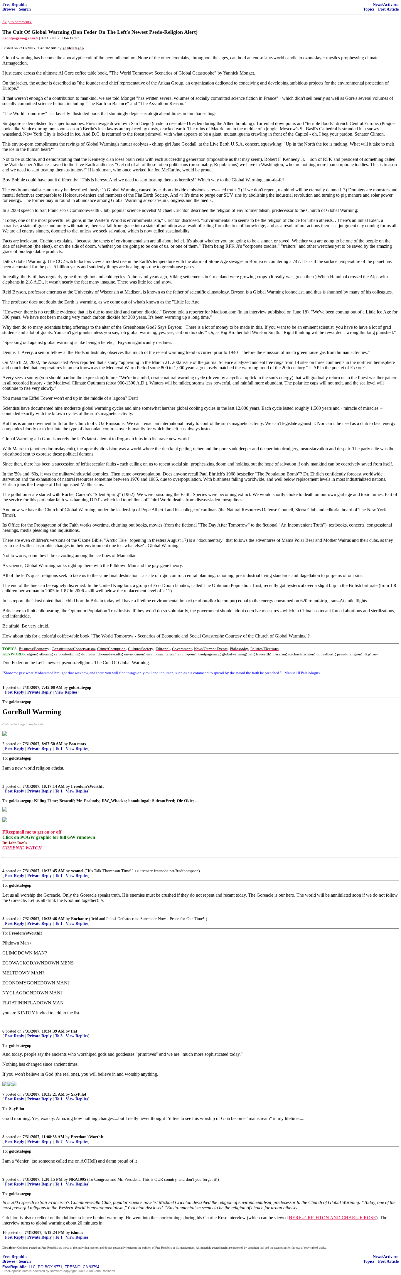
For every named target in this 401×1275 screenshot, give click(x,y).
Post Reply (14, 692)
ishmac (77, 1232)
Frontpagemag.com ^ (20, 38)
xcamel (77, 871)
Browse (8, 9)
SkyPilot (78, 1094)
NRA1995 (77, 1179)
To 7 (59, 1141)
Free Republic (14, 4)
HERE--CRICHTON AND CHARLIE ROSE (332, 1217)
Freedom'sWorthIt (87, 786)
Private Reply (39, 692)
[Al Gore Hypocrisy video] (4, 734)
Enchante (79, 919)
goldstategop (80, 687)
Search (25, 9)
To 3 (59, 1036)
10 (4, 1232)
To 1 (59, 748)
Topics (368, 9)
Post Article (388, 9)
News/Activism (386, 4)
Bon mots (77, 744)
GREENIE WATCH (22, 847)
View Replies (66, 692)
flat (74, 1031)
